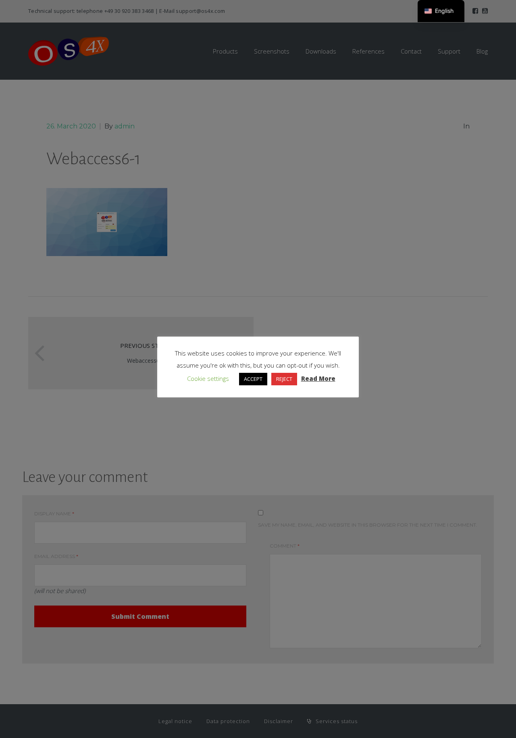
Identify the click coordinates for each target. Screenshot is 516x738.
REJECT (284, 378)
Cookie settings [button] (208, 378)
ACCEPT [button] (253, 378)
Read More (318, 378)
